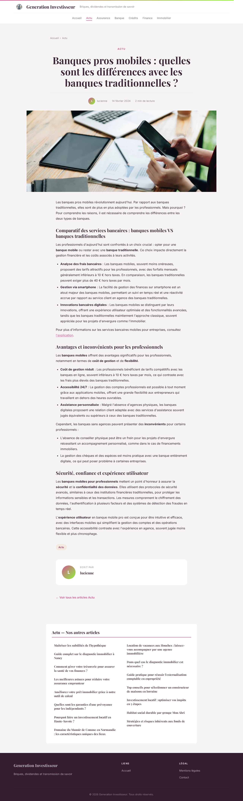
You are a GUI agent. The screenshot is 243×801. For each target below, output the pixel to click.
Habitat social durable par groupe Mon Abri (156, 713)
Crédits (133, 17)
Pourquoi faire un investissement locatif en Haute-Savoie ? (82, 719)
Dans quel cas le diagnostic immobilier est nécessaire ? (155, 664)
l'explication (64, 335)
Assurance (103, 17)
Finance (147, 17)
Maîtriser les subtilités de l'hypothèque (80, 645)
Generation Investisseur (50, 7)
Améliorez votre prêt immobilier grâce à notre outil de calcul (85, 694)
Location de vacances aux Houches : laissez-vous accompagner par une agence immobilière (156, 649)
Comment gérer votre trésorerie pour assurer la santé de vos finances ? (84, 668)
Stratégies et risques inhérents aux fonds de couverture (156, 723)
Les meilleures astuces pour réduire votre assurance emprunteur (82, 681)
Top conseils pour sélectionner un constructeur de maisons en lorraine (158, 689)
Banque (119, 17)
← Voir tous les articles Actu (75, 597)
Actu (89, 17)
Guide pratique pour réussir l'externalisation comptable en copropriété (156, 677)
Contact (184, 777)
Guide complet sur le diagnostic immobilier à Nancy (84, 656)
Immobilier (164, 17)
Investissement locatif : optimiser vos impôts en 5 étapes (156, 702)
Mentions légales (189, 770)
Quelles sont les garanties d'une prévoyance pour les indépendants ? (83, 706)
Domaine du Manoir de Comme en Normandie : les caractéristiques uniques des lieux (85, 732)
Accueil (77, 17)
